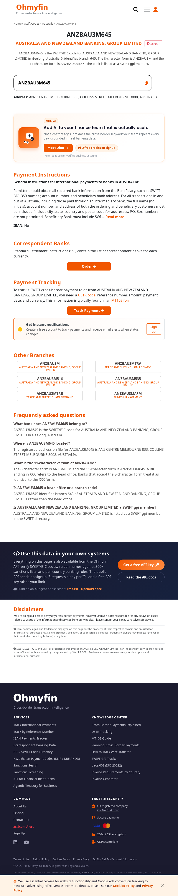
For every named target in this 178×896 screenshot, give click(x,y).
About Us (20, 806)
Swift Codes (31, 23)
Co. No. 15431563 (108, 810)
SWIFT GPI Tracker (105, 758)
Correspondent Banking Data (34, 745)
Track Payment (87, 310)
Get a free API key (139, 564)
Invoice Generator (105, 779)
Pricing (18, 813)
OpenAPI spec (91, 589)
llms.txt (72, 589)
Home (17, 23)
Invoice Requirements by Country (116, 772)
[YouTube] (26, 842)
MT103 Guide (101, 738)
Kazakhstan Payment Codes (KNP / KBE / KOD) (46, 758)
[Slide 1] (85, 405)
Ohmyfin (32, 6)
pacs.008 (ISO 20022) (107, 765)
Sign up (153, 329)
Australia (47, 23)
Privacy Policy (81, 859)
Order (87, 266)
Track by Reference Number (33, 732)
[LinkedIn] (15, 842)
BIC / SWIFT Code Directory (33, 752)
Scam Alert (25, 826)
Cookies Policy (124, 886)
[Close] (162, 885)
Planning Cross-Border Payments (116, 745)
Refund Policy (41, 859)
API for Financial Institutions (34, 779)
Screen (155, 44)
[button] (155, 9)
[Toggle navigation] (146, 9)
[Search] (135, 10)
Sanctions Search (25, 765)
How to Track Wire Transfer (111, 752)
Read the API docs (141, 577)
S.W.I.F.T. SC (88, 872)
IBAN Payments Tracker (30, 738)
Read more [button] (114, 216)
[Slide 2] (93, 405)
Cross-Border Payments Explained (116, 725)
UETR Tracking (102, 732)
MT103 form (121, 300)
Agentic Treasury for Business (35, 785)
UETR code (87, 295)
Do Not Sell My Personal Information (115, 859)
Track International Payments (34, 725)
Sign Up (19, 833)
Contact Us (21, 820)
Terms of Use (21, 859)
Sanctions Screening (28, 772)
